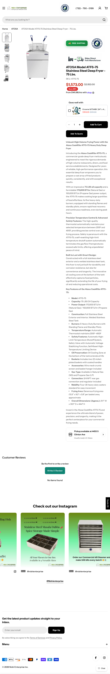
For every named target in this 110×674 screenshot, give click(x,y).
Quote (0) (108, 503)
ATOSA (14, 29)
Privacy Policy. (56, 638)
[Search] (104, 19)
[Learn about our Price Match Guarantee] (65, 8)
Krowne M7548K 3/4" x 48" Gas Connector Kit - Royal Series (94, 109)
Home (5, 29)
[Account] (99, 8)
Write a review (55, 470)
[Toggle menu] (3, 8)
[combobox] (55, 19)
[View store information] (103, 434)
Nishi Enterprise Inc (18, 667)
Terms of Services (37, 638)
